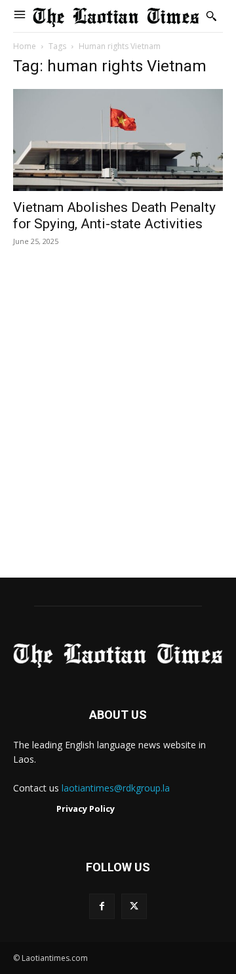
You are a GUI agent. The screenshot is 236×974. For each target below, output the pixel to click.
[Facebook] (102, 906)
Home (24, 46)
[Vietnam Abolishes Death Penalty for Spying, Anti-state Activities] (118, 140)
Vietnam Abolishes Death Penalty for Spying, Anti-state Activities (114, 216)
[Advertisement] (118, 426)
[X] (134, 906)
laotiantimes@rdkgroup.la (116, 788)
